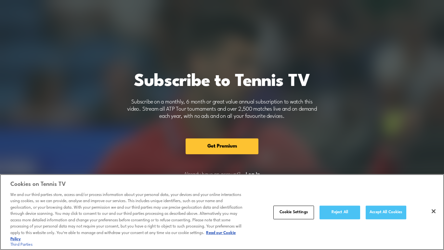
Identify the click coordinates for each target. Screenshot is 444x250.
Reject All (340, 212)
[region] (222, 212)
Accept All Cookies (386, 212)
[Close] (433, 211)
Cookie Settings (294, 212)
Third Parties (21, 245)
